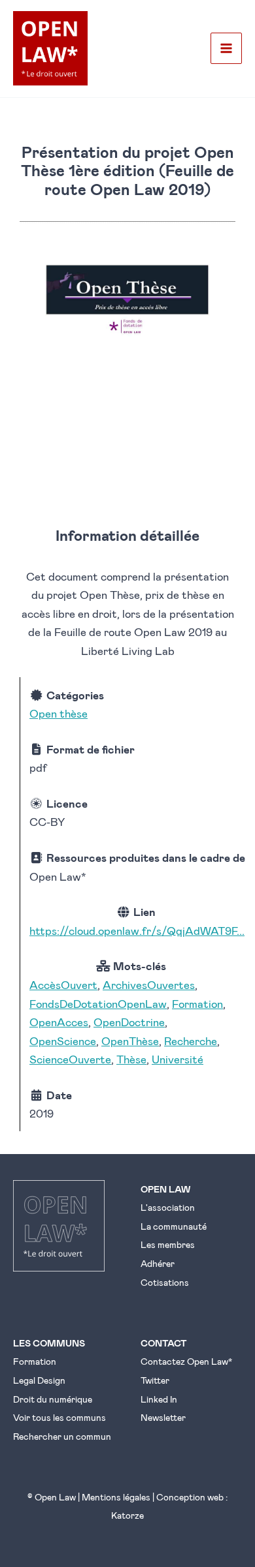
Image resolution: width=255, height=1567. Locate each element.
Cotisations (165, 1282)
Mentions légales (116, 1496)
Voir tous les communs (59, 1417)
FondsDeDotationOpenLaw (98, 1003)
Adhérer (158, 1263)
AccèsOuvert (63, 984)
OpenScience (62, 1040)
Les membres (168, 1244)
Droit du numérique (52, 1399)
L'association (168, 1207)
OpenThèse (130, 1040)
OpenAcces (58, 1021)
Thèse (131, 1058)
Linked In (159, 1399)
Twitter (155, 1380)
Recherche (190, 1040)
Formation (197, 1003)
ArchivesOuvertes (149, 984)
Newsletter (163, 1417)
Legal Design (39, 1380)
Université (177, 1058)
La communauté (174, 1226)
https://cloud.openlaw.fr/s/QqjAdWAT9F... (137, 930)
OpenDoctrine (129, 1021)
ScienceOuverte (70, 1058)
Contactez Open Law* (186, 1361)
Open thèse (58, 713)
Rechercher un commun (62, 1436)
